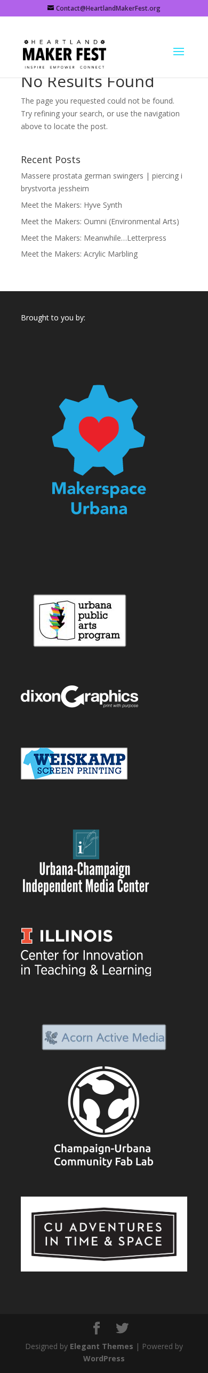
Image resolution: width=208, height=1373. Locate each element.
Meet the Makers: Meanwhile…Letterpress (93, 238)
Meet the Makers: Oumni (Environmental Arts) (100, 221)
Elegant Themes (101, 1346)
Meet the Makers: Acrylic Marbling (79, 254)
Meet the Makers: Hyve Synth (71, 205)
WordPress (104, 1358)
